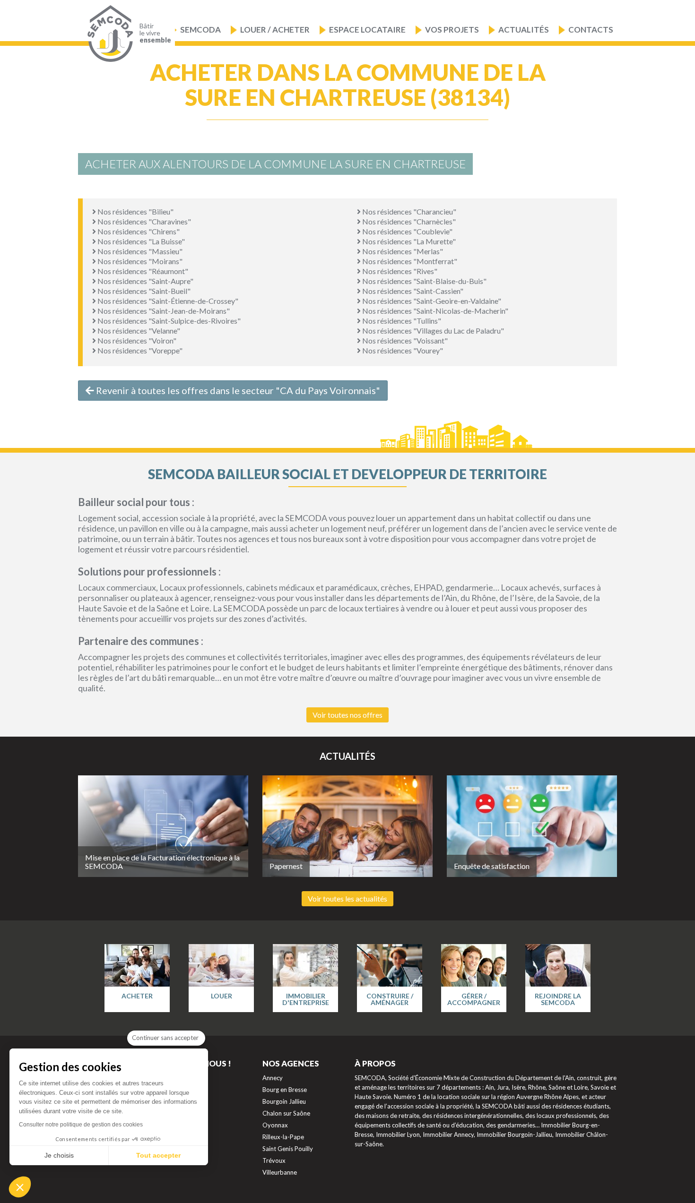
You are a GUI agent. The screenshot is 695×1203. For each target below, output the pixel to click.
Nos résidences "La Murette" (408, 241)
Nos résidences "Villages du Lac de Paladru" (432, 330)
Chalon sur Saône (286, 1113)
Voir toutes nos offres (347, 714)
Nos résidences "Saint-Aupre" (144, 280)
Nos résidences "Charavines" (143, 221)
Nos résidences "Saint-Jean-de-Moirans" (163, 310)
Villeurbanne (279, 1172)
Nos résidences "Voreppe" (139, 350)
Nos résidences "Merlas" (402, 251)
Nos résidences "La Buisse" (140, 241)
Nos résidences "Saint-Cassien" (412, 290)
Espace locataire (367, 29)
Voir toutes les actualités (347, 898)
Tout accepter (158, 1155)
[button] (20, 1187)
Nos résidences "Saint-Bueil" (143, 290)
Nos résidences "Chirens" (138, 231)
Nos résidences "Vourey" (402, 350)
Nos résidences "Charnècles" (408, 221)
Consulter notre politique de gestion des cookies (81, 1124)
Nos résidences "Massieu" (139, 251)
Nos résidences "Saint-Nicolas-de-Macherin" (434, 310)
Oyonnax (275, 1125)
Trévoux (274, 1160)
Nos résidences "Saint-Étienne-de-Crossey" (167, 300)
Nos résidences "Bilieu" (135, 211)
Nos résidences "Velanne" (138, 330)
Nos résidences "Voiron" (136, 340)
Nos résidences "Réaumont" (142, 270)
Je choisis (59, 1155)
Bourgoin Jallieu (284, 1101)
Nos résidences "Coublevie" (406, 231)
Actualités (523, 29)
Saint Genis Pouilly (287, 1148)
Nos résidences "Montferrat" (409, 261)
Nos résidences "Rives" (399, 270)
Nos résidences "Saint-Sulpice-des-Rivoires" (168, 320)
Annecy (272, 1078)
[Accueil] (108, 33)
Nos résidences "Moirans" (139, 261)
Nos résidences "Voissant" (404, 340)
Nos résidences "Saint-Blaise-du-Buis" (423, 280)
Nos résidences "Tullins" (401, 320)
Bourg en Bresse (284, 1089)
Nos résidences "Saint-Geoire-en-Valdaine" (431, 300)
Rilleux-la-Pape (283, 1137)
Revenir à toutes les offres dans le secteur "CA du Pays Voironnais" (237, 390)
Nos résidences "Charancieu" (408, 211)
